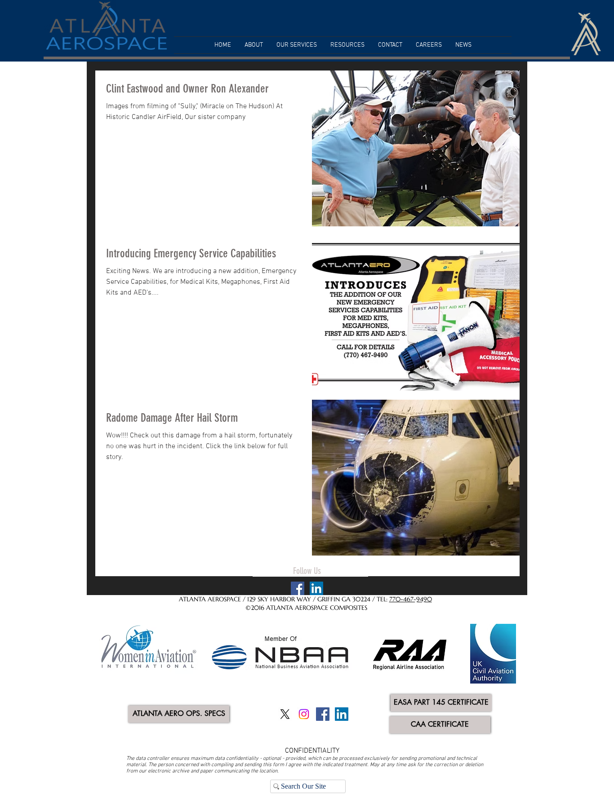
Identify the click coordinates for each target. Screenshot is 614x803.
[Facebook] (297, 588)
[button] (254, 45)
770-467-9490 (410, 599)
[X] (285, 714)
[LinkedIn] (316, 588)
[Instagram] (304, 714)
